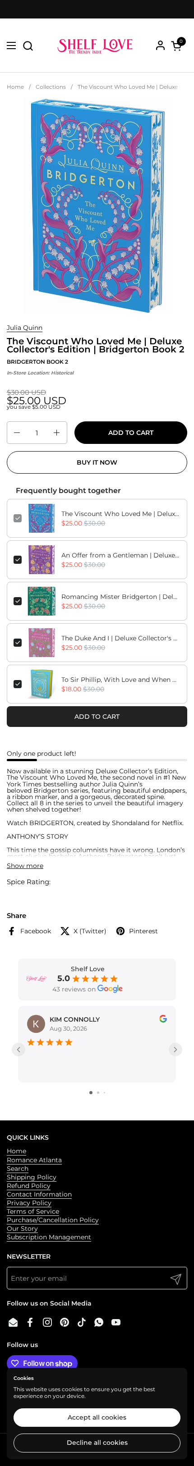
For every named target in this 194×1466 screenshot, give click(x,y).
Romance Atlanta (34, 1160)
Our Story (22, 1228)
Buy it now (97, 462)
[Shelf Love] (96, 45)
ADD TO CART (97, 716)
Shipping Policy (31, 1177)
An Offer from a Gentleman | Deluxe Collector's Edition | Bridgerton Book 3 (120, 555)
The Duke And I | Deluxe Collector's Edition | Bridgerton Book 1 (120, 638)
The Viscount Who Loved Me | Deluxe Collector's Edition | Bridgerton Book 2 (120, 514)
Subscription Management (49, 1237)
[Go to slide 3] (104, 1092)
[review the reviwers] (163, 1020)
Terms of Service (33, 1211)
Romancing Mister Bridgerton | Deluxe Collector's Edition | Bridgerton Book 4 (120, 597)
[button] (27, 45)
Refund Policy (29, 1186)
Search (17, 1169)
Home (16, 1151)
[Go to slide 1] (90, 1092)
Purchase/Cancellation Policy (53, 1220)
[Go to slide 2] (98, 1093)
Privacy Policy (29, 1203)
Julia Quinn (24, 328)
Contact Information (39, 1194)
